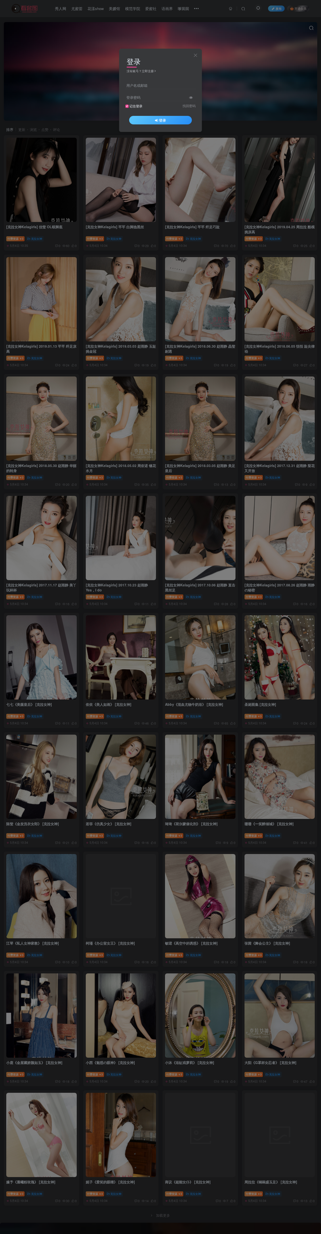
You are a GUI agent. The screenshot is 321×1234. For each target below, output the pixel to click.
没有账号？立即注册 (140, 71)
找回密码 (189, 106)
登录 (162, 120)
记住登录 (135, 106)
